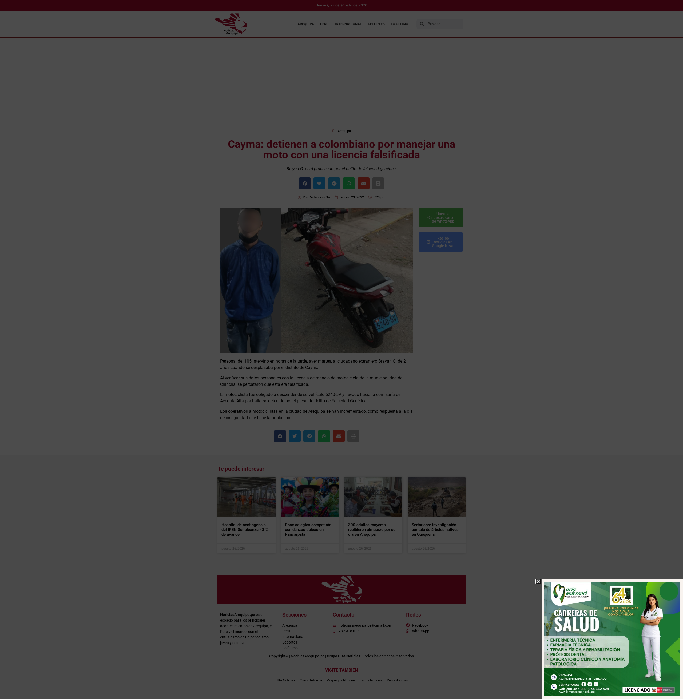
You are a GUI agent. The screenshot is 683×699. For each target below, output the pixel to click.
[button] (538, 581)
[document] (341, 349)
